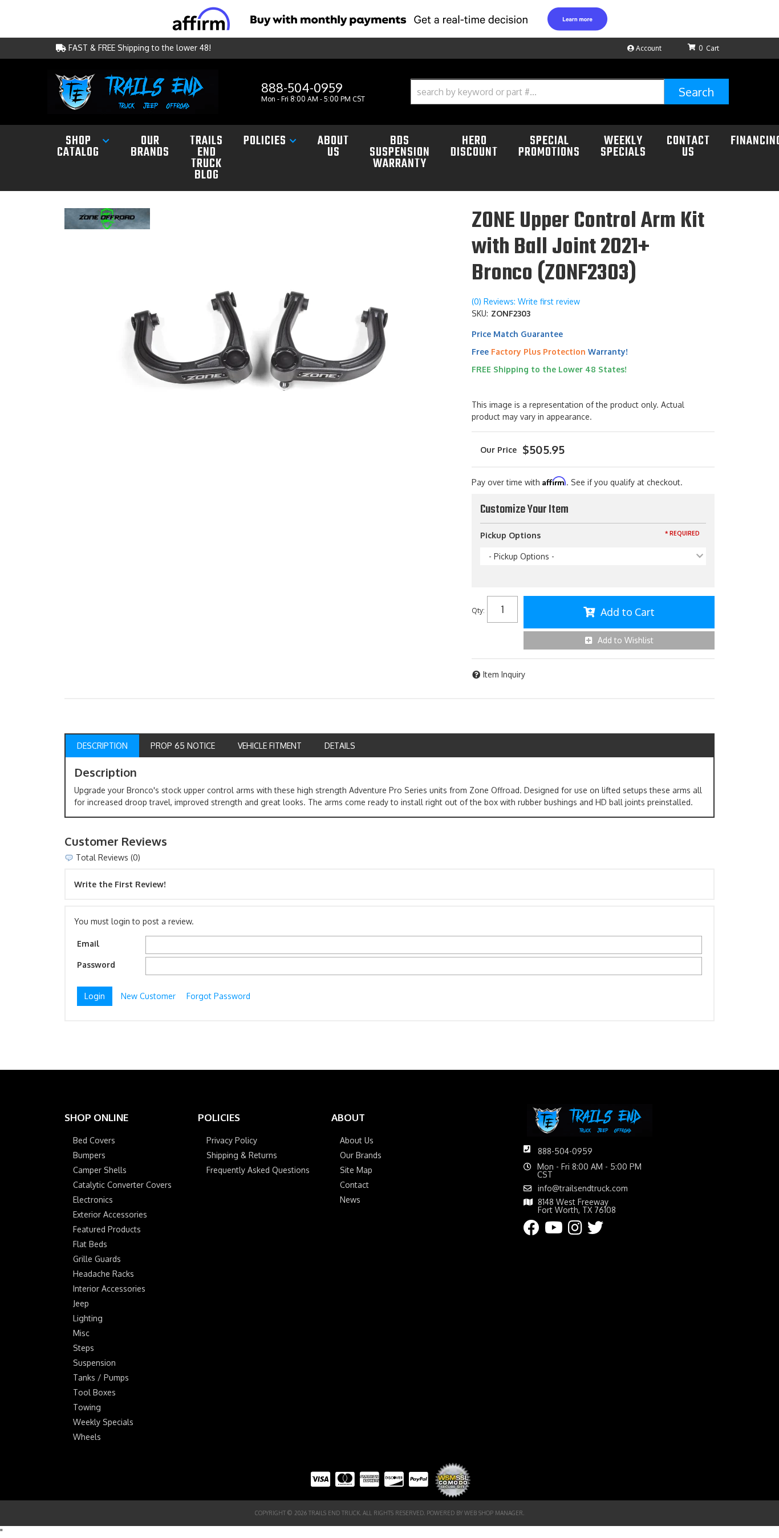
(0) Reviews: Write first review (526, 301)
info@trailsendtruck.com (583, 1188)
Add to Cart (628, 612)
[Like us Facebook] (531, 1230)
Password (96, 964)
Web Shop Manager (493, 1512)
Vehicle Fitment (270, 745)
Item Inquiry (504, 674)
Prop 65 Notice (183, 745)
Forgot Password (218, 996)
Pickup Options (510, 535)
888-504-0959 (565, 1151)
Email (88, 943)
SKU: (480, 313)
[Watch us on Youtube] (554, 1230)
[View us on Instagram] (575, 1230)
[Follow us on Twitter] (595, 1230)
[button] (570, 91)
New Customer (148, 996)
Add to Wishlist (626, 640)
